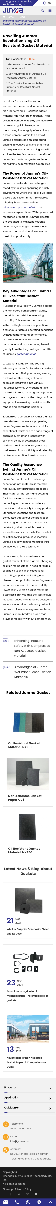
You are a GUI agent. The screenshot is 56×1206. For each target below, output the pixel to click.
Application (11, 1097)
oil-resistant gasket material (20, 207)
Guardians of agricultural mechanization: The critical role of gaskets (27, 995)
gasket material (25, 354)
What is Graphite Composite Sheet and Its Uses (28, 931)
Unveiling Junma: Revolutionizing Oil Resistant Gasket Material (24, 22)
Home (10, 17)
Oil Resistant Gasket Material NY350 (24, 850)
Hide (32, 59)
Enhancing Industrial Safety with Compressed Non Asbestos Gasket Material (32, 648)
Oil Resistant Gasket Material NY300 (24, 745)
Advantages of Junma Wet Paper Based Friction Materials (32, 672)
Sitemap (8, 1189)
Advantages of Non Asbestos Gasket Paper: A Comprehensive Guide (26, 1062)
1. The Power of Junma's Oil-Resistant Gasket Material (28, 66)
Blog (22, 17)
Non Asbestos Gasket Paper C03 (25, 798)
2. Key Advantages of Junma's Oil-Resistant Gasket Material (26, 76)
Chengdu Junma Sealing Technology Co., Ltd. (27, 1178)
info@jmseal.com (20, 1141)
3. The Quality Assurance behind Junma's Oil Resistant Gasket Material (25, 87)
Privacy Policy (23, 1189)
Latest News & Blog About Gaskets (28, 871)
